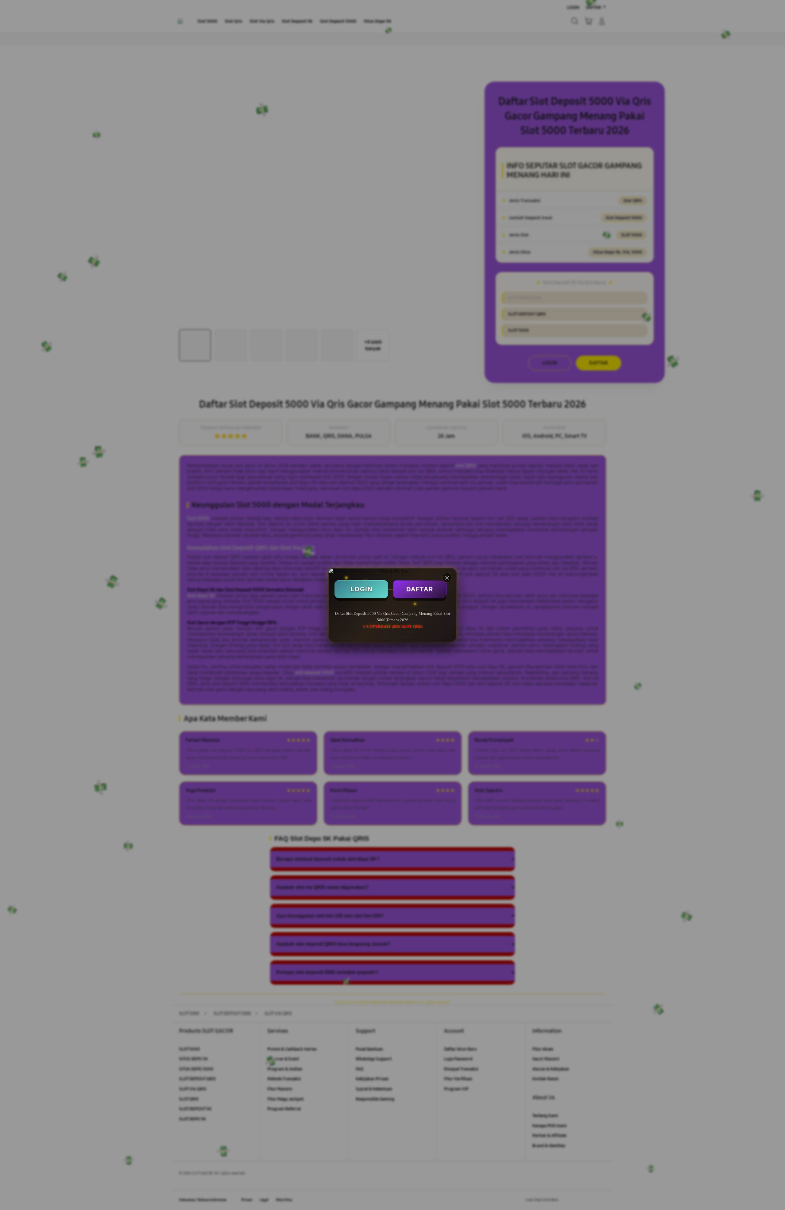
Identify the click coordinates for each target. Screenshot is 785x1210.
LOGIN (361, 589)
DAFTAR (419, 589)
